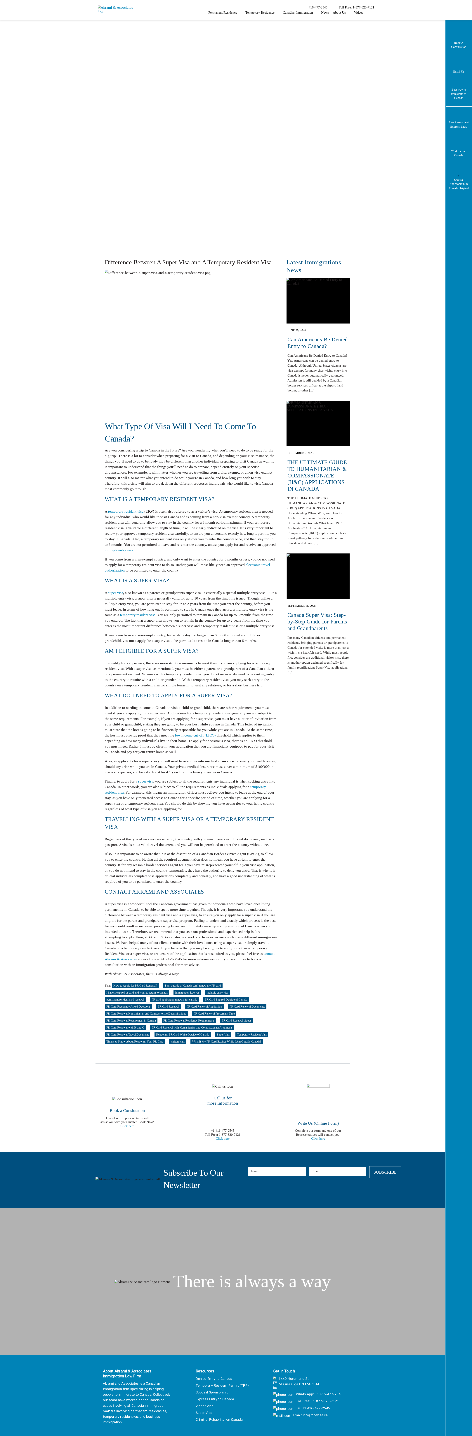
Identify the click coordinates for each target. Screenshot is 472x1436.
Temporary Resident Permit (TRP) (222, 1385)
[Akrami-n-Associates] (116, 7)
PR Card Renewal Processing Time (214, 1013)
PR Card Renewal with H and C (125, 1027)
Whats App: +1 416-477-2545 (319, 1394)
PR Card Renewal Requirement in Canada (131, 1020)
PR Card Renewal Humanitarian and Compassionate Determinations (146, 1013)
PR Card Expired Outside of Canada (226, 999)
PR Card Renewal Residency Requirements (188, 1020)
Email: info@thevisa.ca (310, 1415)
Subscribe (385, 1172)
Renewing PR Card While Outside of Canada (182, 1034)
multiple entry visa (119, 550)
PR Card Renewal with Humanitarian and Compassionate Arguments (192, 1027)
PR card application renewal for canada (174, 999)
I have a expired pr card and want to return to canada (137, 992)
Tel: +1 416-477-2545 (312, 1408)
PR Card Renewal (168, 1006)
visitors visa (178, 1041)
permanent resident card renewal (125, 999)
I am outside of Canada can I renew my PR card (193, 985)
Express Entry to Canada (215, 1399)
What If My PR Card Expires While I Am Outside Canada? (226, 1041)
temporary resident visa (125, 511)
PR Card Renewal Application (204, 1006)
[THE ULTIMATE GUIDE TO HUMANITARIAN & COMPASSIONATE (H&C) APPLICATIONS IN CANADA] (318, 474)
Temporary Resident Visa (252, 1034)
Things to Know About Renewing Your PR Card (134, 1041)
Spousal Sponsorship (212, 1392)
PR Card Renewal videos (236, 1020)
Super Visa (223, 1034)
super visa (115, 593)
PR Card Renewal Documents (247, 1006)
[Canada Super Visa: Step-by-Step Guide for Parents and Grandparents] (318, 616)
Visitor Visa (204, 1406)
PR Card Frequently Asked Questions (128, 1006)
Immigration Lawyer (187, 992)
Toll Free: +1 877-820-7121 (317, 1401)
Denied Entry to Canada (214, 1379)
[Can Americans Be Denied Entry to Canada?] (318, 337)
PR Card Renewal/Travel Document (127, 1034)
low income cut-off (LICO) (195, 735)
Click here (127, 1126)
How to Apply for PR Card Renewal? (135, 985)
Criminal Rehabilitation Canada (219, 1419)
